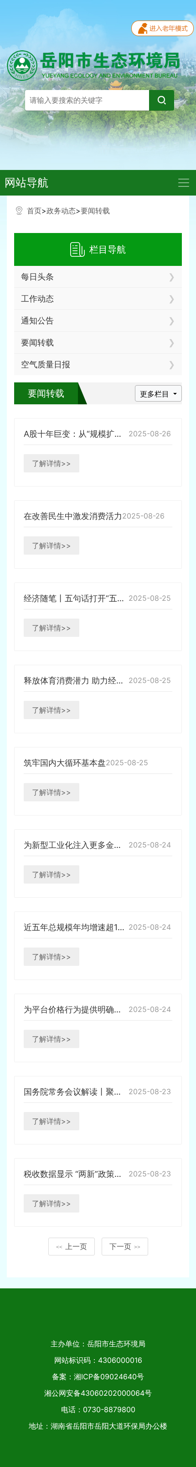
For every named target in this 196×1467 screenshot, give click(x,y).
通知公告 (37, 320)
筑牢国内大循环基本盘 (65, 763)
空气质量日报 (45, 364)
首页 (34, 210)
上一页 (71, 1246)
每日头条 (37, 276)
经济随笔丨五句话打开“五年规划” (84, 598)
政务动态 (61, 210)
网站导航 (26, 182)
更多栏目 (155, 393)
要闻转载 (95, 210)
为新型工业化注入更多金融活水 (81, 845)
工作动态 (37, 298)
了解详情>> (51, 463)
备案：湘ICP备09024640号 (98, 1376)
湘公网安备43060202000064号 (98, 1393)
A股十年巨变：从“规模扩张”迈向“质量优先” (102, 434)
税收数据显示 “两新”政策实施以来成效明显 (102, 1174)
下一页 (124, 1246)
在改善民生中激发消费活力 (73, 516)
